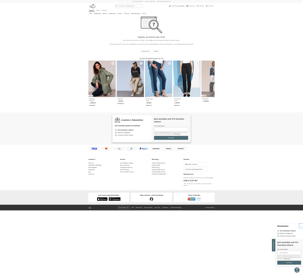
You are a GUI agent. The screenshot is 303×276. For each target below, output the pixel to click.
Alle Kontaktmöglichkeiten (195, 169)
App (89, 172)
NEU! (90, 13)
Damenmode (145, 51)
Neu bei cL (91, 174)
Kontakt (186, 159)
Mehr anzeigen (287, 258)
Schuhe (119, 13)
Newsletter (91, 169)
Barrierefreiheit (148, 207)
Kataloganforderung (126, 167)
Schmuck (126, 13)
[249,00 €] (102, 79)
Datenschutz (139, 207)
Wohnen (104, 10)
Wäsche (105, 13)
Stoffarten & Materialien (159, 174)
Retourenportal (124, 165)
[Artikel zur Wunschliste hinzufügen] (113, 63)
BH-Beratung (155, 167)
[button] (213, 78)
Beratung (155, 159)
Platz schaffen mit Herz (127, 172)
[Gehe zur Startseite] (92, 6)
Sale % (144, 13)
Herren (98, 10)
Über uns (91, 163)
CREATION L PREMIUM (94, 165)
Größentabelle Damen (158, 163)
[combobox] (132, 6)
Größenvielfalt (156, 165)
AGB (133, 207)
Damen (91, 10)
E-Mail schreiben (191, 164)
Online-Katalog (124, 169)
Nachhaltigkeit (92, 167)
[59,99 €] (130, 79)
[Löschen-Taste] (141, 6)
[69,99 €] (187, 79)
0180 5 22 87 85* (191, 180)
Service (122, 159)
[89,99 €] (158, 79)
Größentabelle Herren (158, 169)
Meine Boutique (135, 13)
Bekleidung (97, 13)
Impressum (157, 207)
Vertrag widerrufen (124, 207)
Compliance (165, 207)
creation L (92, 159)
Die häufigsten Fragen (126, 163)
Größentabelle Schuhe (158, 172)
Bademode (112, 13)
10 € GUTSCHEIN (273, 246)
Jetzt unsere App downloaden (108, 195)
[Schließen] (301, 226)
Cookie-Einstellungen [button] (175, 207)
